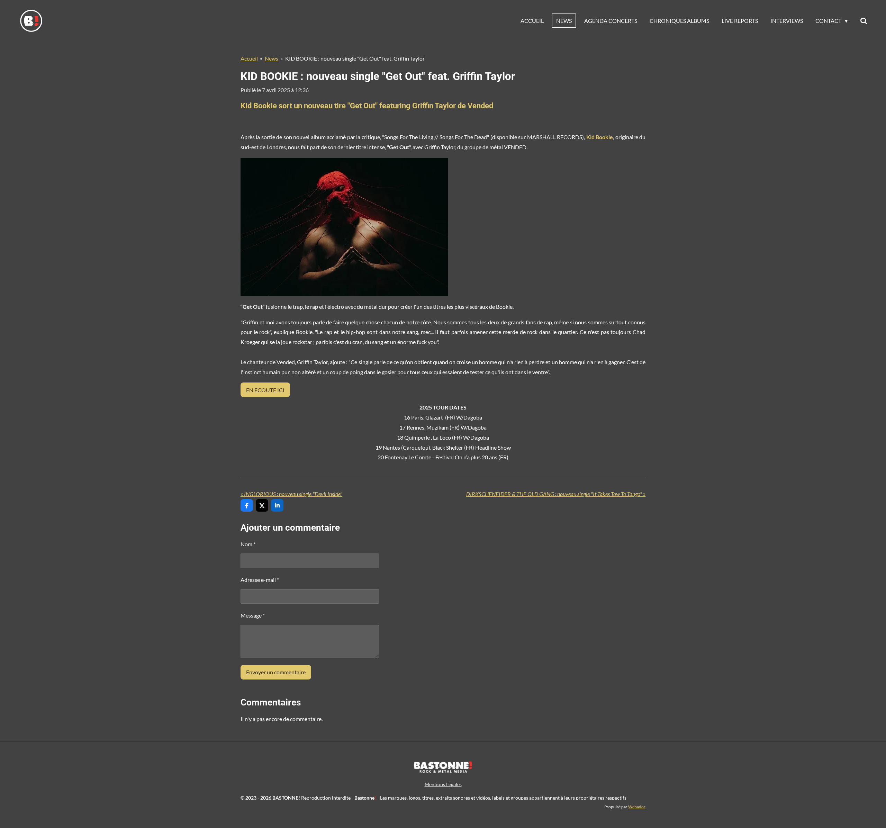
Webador (636, 806)
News (271, 58)
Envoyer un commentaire (276, 672)
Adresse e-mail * (260, 579)
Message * (253, 615)
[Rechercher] (864, 21)
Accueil (249, 58)
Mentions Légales (443, 784)
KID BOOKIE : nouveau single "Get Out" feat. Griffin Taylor (355, 58)
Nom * (248, 544)
